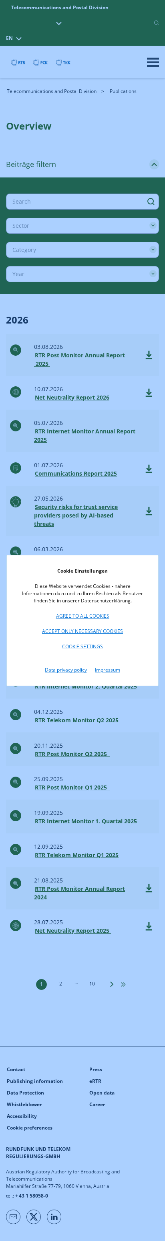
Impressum (107, 669)
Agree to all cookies (82, 615)
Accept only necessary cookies (82, 631)
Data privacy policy (66, 669)
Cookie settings (82, 646)
